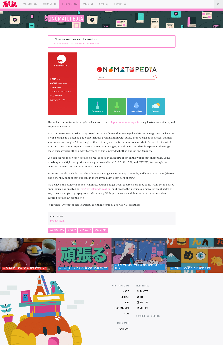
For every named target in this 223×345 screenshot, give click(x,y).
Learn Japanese (121, 308)
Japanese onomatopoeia (125, 122)
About (126, 291)
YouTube (143, 308)
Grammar (48, 4)
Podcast (118, 4)
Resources (67, 4)
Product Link (57, 220)
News (126, 313)
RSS (141, 296)
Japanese (28, 4)
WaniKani (124, 328)
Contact (125, 296)
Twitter (143, 302)
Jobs (127, 302)
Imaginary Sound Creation (95, 188)
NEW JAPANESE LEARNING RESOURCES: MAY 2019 (76, 43)
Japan (86, 4)
